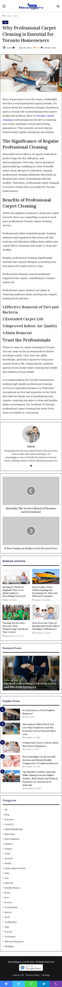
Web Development (14, 941)
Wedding (9, 946)
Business (9, 819)
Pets (6, 897)
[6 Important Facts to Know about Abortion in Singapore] (11, 747)
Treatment (10, 936)
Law (6, 878)
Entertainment (11, 839)
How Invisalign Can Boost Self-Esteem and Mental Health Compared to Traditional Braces (40, 760)
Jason (9, 47)
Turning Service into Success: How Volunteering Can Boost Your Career (15, 627)
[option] (31, 673)
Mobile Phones (12, 888)
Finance (8, 848)
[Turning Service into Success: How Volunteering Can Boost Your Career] (16, 612)
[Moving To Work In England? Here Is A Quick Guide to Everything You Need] (16, 576)
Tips (15, 15)
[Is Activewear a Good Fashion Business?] (11, 714)
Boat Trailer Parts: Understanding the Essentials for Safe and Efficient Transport (44, 591)
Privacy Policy (33, 975)
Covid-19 (9, 824)
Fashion (8, 844)
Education (9, 834)
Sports (8, 912)
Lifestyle (8, 883)
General (8, 858)
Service (8, 902)
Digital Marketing (13, 829)
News (7, 892)
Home (7, 15)
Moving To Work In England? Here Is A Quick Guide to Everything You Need (14, 591)
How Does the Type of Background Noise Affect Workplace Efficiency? (45, 626)
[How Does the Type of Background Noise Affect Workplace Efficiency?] (45, 612)
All (5, 809)
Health (7, 863)
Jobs (6, 873)
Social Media (10, 907)
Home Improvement (15, 868)
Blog (6, 814)
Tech (6, 917)
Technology (10, 922)
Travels (8, 931)
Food (7, 853)
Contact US (18, 975)
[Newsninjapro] (31, 6)
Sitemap (46, 975)
